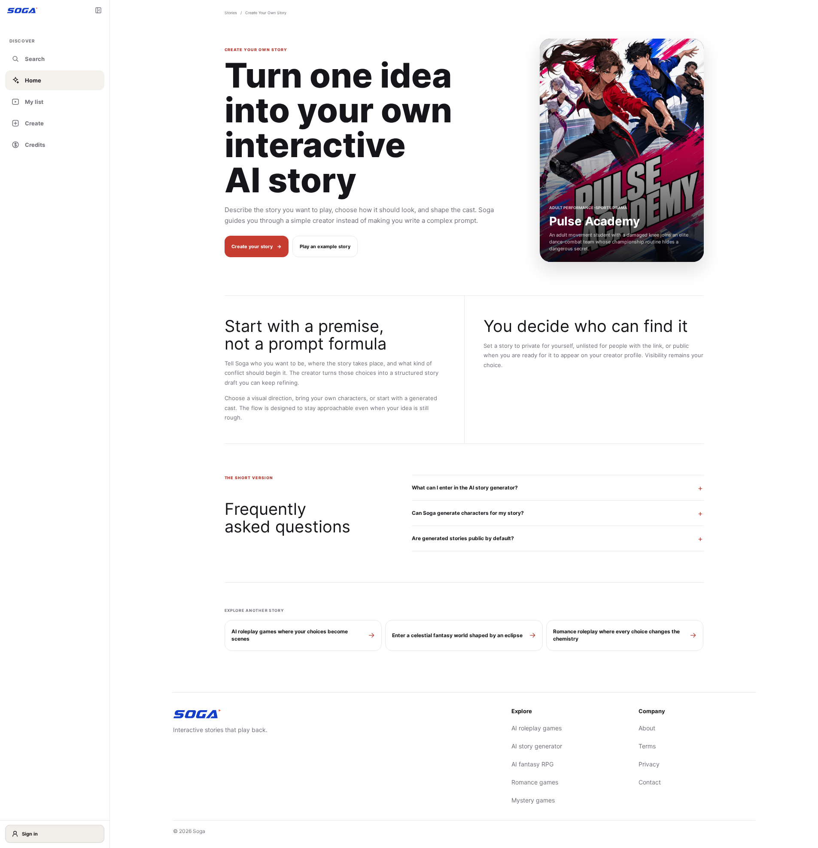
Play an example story (325, 246)
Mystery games (533, 800)
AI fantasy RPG (532, 764)
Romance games (534, 782)
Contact (650, 782)
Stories (231, 12)
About (647, 728)
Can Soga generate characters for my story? (468, 513)
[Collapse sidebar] (98, 10)
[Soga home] (22, 10)
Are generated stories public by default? (463, 538)
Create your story (256, 246)
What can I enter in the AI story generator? (465, 487)
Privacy (649, 764)
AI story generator (536, 746)
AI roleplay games (536, 728)
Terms (647, 746)
